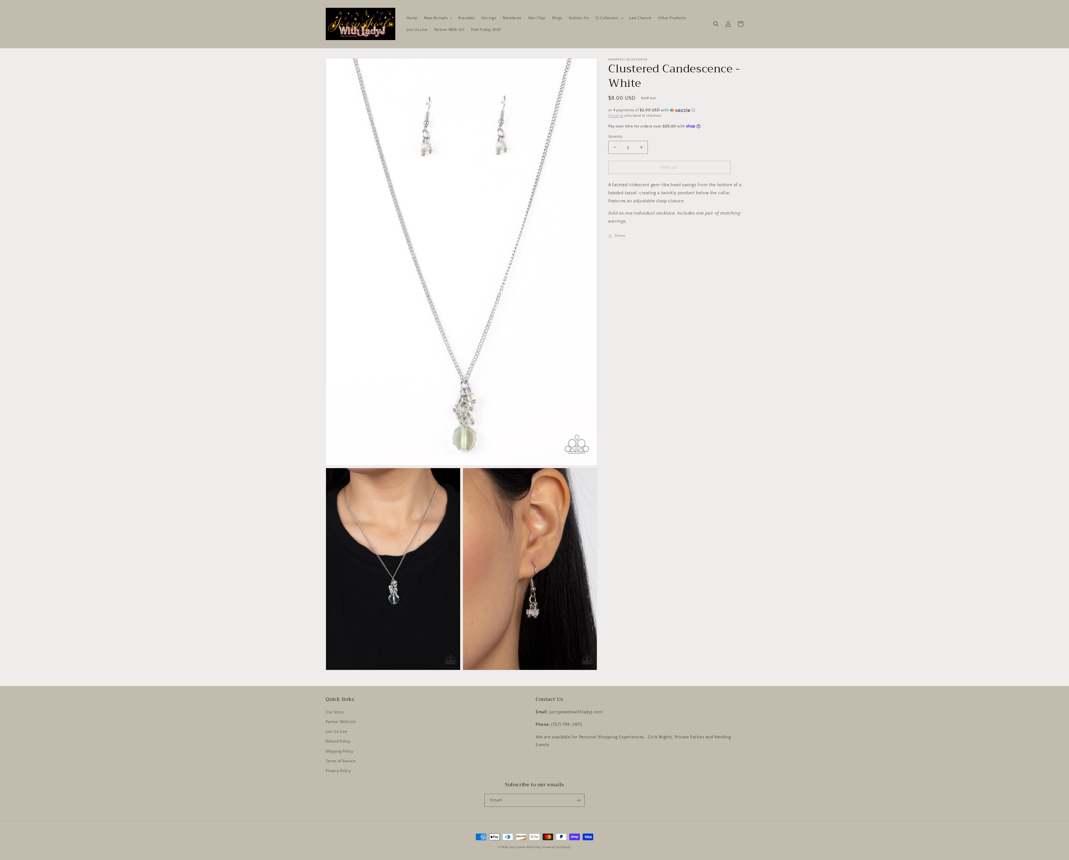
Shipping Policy (340, 751)
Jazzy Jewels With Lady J (525, 847)
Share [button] (620, 236)
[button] (438, 18)
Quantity (615, 136)
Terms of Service (341, 761)
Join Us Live (336, 731)
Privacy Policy (338, 771)
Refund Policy (338, 741)
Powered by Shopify (557, 847)
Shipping (615, 115)
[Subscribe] (578, 800)
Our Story (335, 712)
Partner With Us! (341, 722)
